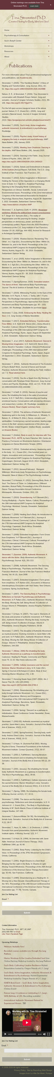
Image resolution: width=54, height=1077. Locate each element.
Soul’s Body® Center (12, 41)
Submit (27, 912)
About (6, 57)
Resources (8, 51)
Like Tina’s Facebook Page (12, 934)
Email (18, 932)
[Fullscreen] (48, 1034)
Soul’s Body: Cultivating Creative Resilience (22, 965)
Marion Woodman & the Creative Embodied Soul (24, 958)
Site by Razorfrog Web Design (39, 1070)
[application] (27, 1022)
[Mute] (44, 1034)
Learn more (34, 6)
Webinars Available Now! (14, 946)
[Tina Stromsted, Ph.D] (27, 24)
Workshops (9, 46)
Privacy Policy (20, 1070)
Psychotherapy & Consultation (16, 35)
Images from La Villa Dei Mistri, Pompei (35, 1073)
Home (6, 30)
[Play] (5, 1034)
